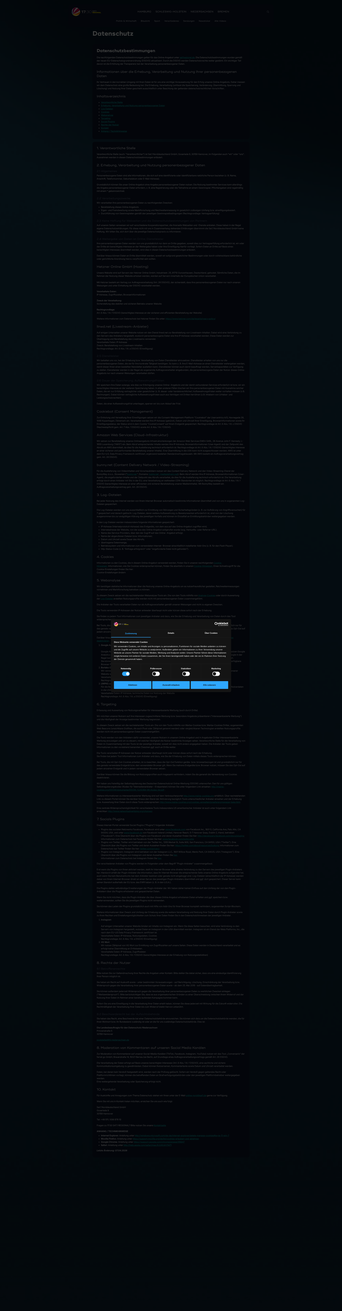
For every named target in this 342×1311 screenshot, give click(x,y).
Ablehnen (132, 685)
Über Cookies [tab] (211, 633)
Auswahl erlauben (171, 685)
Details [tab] (171, 633)
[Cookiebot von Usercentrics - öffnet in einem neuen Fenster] (216, 624)
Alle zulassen (209, 685)
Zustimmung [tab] (131, 633)
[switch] (156, 674)
